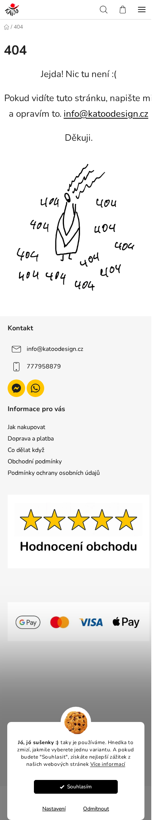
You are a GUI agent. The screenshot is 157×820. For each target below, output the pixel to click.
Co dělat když (26, 450)
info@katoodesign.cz (106, 114)
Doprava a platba (31, 438)
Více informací (107, 764)
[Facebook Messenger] (16, 388)
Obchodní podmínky (35, 461)
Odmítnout (96, 808)
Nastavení (54, 808)
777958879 (44, 366)
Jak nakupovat (26, 427)
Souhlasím (79, 786)
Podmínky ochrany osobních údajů (54, 473)
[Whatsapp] (35, 388)
